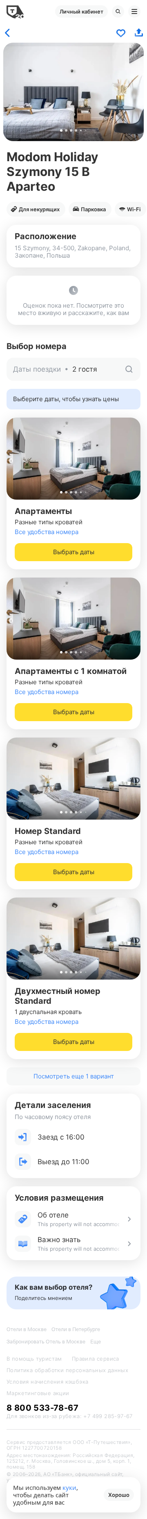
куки (69, 1487)
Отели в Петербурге (75, 1329)
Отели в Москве (27, 1329)
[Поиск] (118, 11)
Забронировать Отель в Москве (46, 1342)
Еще (95, 1342)
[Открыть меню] (134, 11)
